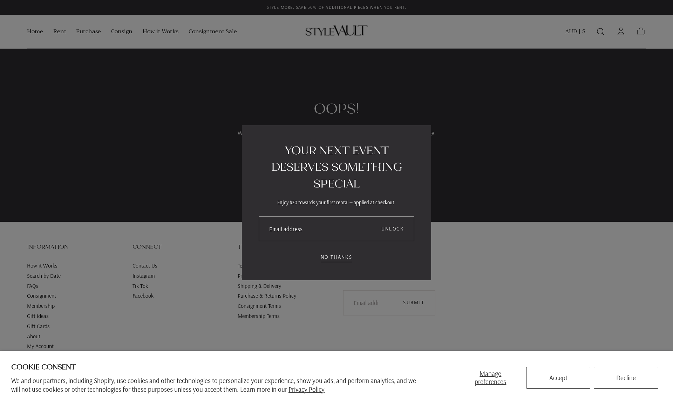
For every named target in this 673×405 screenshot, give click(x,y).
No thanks (337, 257)
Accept (558, 378)
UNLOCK (392, 229)
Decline (626, 378)
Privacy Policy (306, 389)
